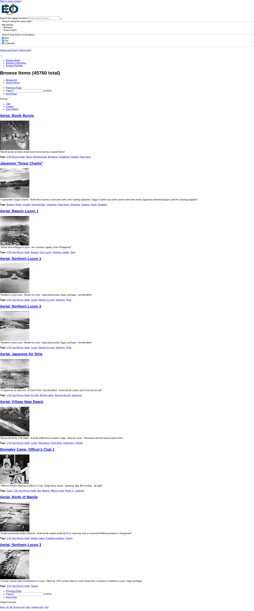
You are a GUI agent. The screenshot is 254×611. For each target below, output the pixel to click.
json (28, 607)
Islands (74, 157)
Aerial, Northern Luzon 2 (20, 306)
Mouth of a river (47, 300)
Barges (10, 204)
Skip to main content (10, 1)
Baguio (35, 252)
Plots (68, 300)
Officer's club (57, 491)
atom (2, 607)
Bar (39, 491)
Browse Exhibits (14, 65)
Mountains (44, 443)
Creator (10, 106)
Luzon (48, 252)
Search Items (13, 82)
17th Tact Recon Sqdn (18, 252)
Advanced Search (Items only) (15, 50)
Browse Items (13, 60)
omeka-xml (37, 607)
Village (79, 443)
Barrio (29, 157)
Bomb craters (47, 395)
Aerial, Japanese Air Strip (21, 354)
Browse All (11, 80)
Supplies (102, 204)
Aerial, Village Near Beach (21, 402)
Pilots (68, 491)
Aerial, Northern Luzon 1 (20, 259)
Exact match (10, 30)
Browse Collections (16, 63)
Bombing (52, 157)
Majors (45, 491)
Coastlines (64, 157)
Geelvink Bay (38, 204)
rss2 (46, 607)
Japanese (51, 204)
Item (6, 38)
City (42, 252)
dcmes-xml (19, 607)
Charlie (26, 204)
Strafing (85, 204)
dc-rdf (9, 607)
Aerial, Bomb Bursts (17, 116)
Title (8, 104)
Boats (18, 204)
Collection (9, 43)
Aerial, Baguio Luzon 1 (19, 211)
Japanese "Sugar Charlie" (21, 163)
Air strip (35, 395)
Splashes (75, 204)
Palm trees (85, 157)
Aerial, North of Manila (19, 497)
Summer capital (60, 252)
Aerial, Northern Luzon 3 (20, 545)
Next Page (11, 94)
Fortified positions (55, 538)
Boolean (8, 27)
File (6, 40)
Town (73, 252)
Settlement (68, 443)
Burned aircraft (62, 395)
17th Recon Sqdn (16, 157)
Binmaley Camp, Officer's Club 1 (27, 449)
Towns (69, 538)
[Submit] (1, 56)
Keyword (8, 25)
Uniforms (79, 491)
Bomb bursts (40, 157)
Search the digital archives (14, 18)
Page (8, 91)
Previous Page (13, 87)
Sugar (94, 204)
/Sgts (9, 491)
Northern (60, 300)
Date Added (12, 109)
